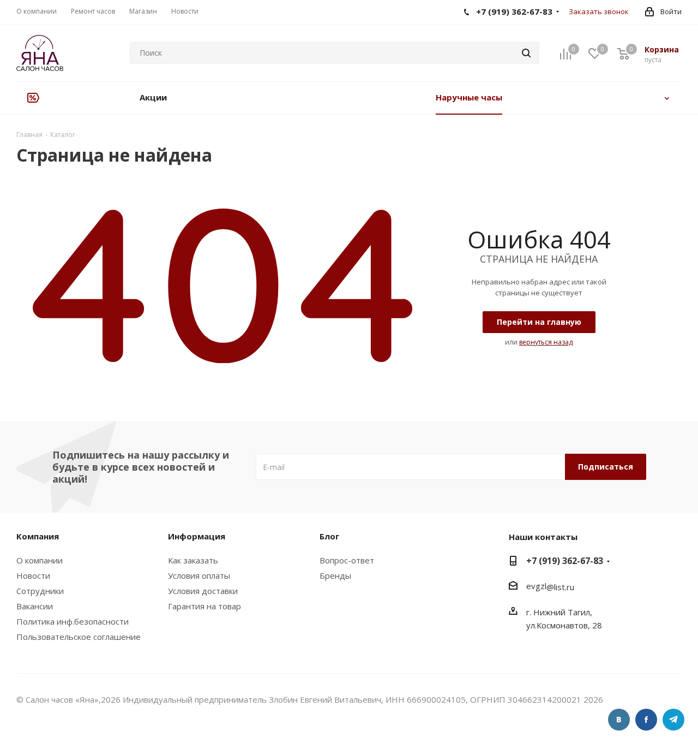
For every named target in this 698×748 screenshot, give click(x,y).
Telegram (673, 720)
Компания (37, 536)
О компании (39, 560)
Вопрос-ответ (347, 560)
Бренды (335, 575)
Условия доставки (203, 590)
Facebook (646, 720)
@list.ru (560, 586)
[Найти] (526, 53)
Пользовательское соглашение (78, 636)
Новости (33, 575)
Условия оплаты (199, 575)
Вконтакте (619, 720)
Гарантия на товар (204, 606)
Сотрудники (40, 590)
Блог (329, 536)
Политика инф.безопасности (72, 621)
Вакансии (34, 606)
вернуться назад (546, 342)
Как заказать (193, 560)
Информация (196, 536)
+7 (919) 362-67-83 (564, 561)
